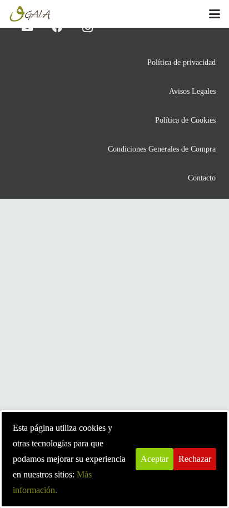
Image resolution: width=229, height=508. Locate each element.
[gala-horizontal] (30, 14)
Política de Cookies (185, 119)
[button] (214, 13)
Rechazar (194, 459)
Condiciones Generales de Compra (162, 148)
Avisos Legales (192, 91)
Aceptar (154, 459)
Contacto (202, 177)
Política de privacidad (181, 62)
